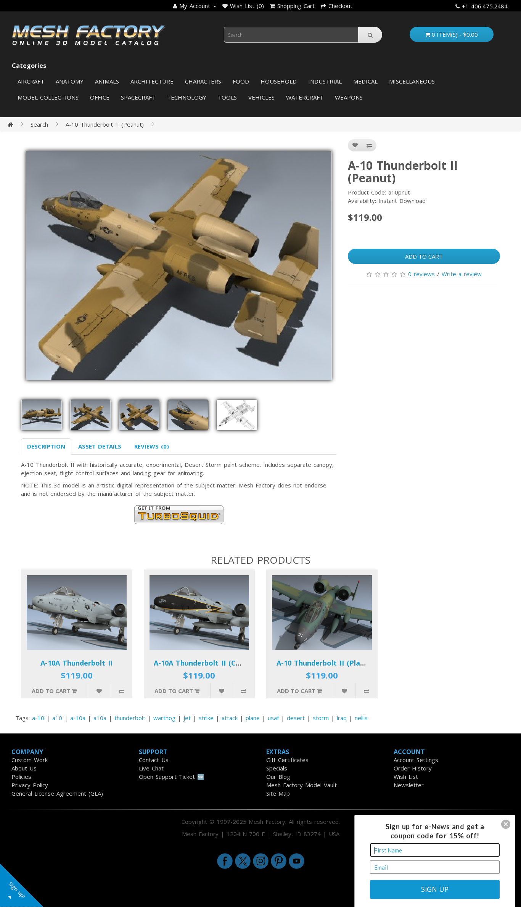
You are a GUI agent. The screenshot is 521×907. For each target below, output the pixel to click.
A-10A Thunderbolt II (76, 662)
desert (296, 718)
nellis (361, 718)
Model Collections (48, 97)
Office (99, 97)
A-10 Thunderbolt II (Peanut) (105, 124)
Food (241, 81)
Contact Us (154, 760)
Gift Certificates (287, 760)
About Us (24, 768)
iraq (342, 718)
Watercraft (304, 97)
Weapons (349, 97)
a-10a (77, 718)
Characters (203, 81)
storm (321, 718)
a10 (57, 718)
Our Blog (278, 776)
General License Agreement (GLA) (57, 793)
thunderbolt (129, 718)
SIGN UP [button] (435, 889)
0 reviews (421, 274)
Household (278, 81)
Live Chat (151, 768)
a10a (99, 718)
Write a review (462, 274)
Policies (21, 776)
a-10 (38, 718)
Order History (413, 768)
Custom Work (29, 760)
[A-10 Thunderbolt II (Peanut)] (178, 265)
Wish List (406, 776)
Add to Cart (424, 256)
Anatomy (70, 81)
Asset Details (99, 446)
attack (230, 718)
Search (39, 124)
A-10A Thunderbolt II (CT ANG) (207, 662)
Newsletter (409, 785)
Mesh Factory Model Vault (301, 785)
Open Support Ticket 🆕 (171, 776)
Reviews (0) (151, 446)
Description (46, 446)
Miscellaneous (412, 81)
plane (253, 718)
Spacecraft (138, 97)
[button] (505, 824)
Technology (186, 97)
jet (187, 718)
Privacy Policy (29, 785)
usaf (273, 718)
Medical (365, 81)
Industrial (325, 81)
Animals (107, 81)
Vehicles (261, 97)
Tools (227, 97)
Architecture (152, 81)
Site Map (278, 793)
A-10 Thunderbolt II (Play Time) (331, 662)
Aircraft (31, 81)
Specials (276, 768)
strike (206, 718)
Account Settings (416, 760)
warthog (164, 718)
